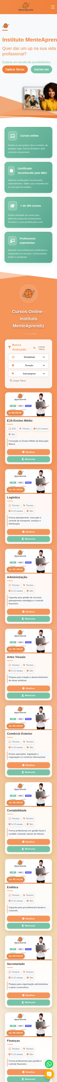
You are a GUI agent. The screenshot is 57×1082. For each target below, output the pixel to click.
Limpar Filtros (41, 348)
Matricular (30, 459)
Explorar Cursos (15, 69)
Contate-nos (41, 69)
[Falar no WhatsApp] (49, 1064)
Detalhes (30, 452)
